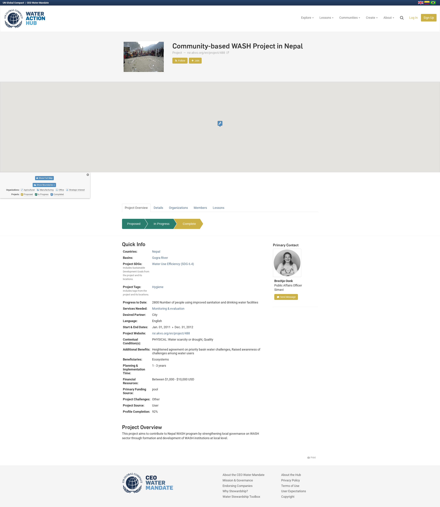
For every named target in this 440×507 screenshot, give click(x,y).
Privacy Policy (290, 480)
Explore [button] (306, 17)
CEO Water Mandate (38, 2)
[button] (220, 124)
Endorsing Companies (237, 486)
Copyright (287, 496)
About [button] (387, 17)
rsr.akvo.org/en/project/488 (206, 52)
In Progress (161, 224)
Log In (413, 17)
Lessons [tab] (218, 208)
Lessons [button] (326, 17)
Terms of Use (290, 486)
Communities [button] (348, 17)
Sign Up (429, 17)
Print (313, 457)
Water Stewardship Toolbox (241, 496)
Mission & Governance (238, 480)
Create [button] (371, 17)
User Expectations (293, 491)
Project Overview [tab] (136, 208)
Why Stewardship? (235, 491)
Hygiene (157, 287)
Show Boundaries (44, 185)
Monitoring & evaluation (168, 308)
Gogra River (160, 258)
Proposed (133, 224)
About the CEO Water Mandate (244, 475)
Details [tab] (158, 208)
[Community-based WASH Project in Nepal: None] (144, 56)
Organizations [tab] (178, 208)
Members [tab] (200, 208)
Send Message (288, 297)
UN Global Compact (14, 2)
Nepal (156, 251)
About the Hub (291, 475)
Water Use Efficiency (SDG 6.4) (173, 264)
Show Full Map (45, 178)
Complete (189, 224)
